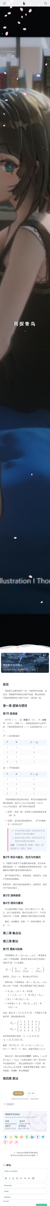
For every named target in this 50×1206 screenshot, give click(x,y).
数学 (44, 655)
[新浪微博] (21, 1137)
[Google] (5, 1142)
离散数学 (10, 1104)
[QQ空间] (11, 1137)
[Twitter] (43, 1137)
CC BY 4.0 (24, 1128)
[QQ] (5, 1137)
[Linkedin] (32, 1137)
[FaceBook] (37, 1137)
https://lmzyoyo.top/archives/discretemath (21, 1117)
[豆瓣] (27, 1137)
